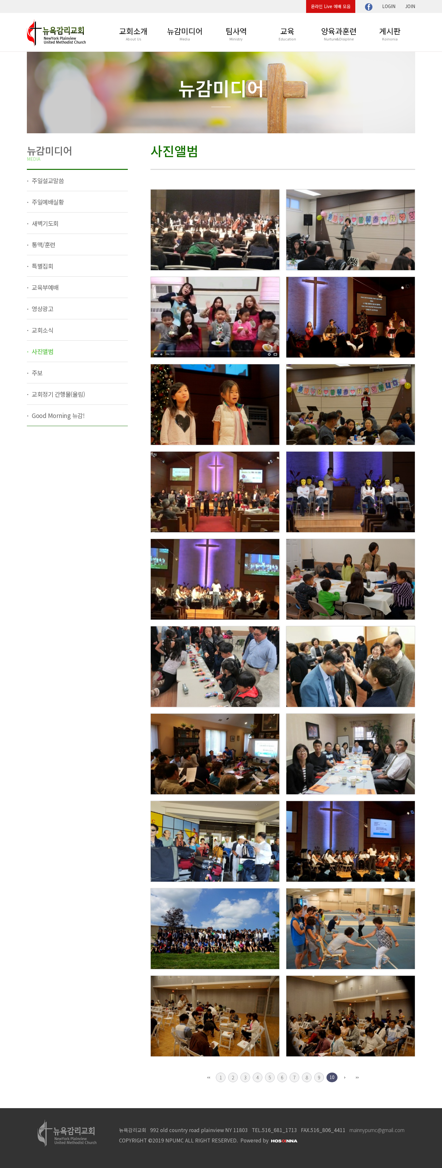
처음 (208, 1077)
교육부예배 (44, 287)
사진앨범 (41, 351)
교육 (287, 33)
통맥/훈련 (42, 244)
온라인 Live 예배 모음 (330, 6)
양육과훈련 (339, 33)
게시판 (390, 33)
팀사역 (236, 33)
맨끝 (357, 1077)
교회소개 (133, 33)
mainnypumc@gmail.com (376, 1129)
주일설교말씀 (47, 180)
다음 (345, 1077)
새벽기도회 (44, 223)
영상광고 (41, 308)
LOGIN (388, 6)
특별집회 (41, 265)
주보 (36, 372)
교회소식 (41, 329)
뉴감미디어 (185, 33)
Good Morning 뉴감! (57, 415)
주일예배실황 (47, 201)
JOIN (410, 6)
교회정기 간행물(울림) (57, 394)
